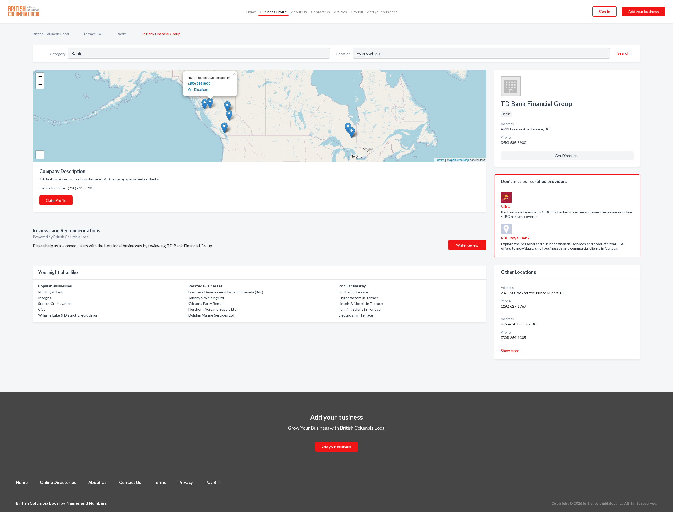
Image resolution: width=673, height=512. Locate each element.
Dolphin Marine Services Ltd (211, 315)
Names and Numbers (86, 502)
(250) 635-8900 (199, 83)
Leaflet (440, 160)
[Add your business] (336, 440)
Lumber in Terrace (353, 292)
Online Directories (58, 482)
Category (57, 54)
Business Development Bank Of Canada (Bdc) (225, 292)
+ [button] (40, 76)
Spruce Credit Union (55, 303)
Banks (122, 34)
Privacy (185, 482)
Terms (160, 482)
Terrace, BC (93, 34)
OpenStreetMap (459, 160)
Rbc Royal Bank (50, 292)
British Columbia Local (51, 34)
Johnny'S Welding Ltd (206, 297)
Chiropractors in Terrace (359, 297)
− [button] (40, 84)
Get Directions (198, 89)
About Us (299, 11)
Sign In (604, 11)
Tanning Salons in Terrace (360, 309)
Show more (510, 350)
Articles (340, 11)
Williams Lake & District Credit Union (68, 315)
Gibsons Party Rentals (206, 303)
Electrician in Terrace (356, 315)
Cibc (41, 309)
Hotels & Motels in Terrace (361, 303)
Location (343, 54)
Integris (44, 297)
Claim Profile (56, 200)
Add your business (382, 11)
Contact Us (320, 11)
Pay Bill (357, 11)
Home (251, 11)
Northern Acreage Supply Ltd (212, 309)
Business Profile (273, 11)
